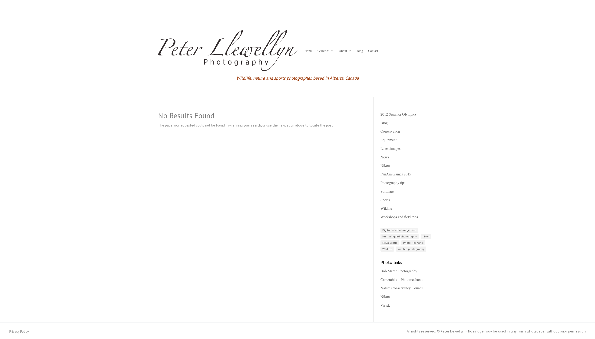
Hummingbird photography (399, 236)
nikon (426, 236)
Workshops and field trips (399, 216)
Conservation (390, 131)
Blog (360, 50)
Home (308, 50)
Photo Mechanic (413, 242)
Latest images (390, 148)
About (343, 50)
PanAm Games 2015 (395, 173)
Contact (373, 50)
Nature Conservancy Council (401, 287)
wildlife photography (411, 249)
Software (387, 191)
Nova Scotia (389, 242)
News (384, 156)
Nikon (385, 165)
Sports (385, 199)
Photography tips (392, 182)
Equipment (388, 139)
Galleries (323, 50)
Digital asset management (399, 230)
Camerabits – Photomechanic (401, 279)
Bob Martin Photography (398, 270)
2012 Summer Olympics (398, 114)
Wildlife (386, 208)
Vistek (385, 305)
